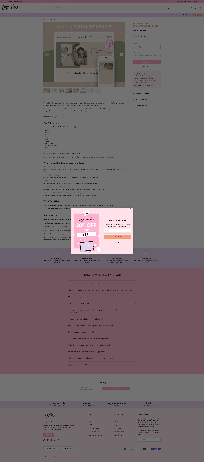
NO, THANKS (117, 242)
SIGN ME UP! (117, 237)
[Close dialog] (130, 210)
